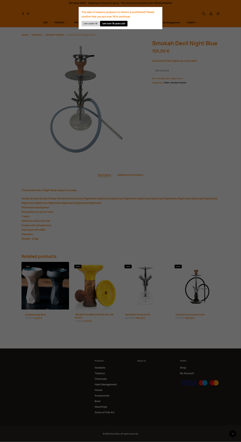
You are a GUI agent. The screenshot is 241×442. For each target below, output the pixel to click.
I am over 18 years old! (113, 23)
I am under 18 (90, 23)
